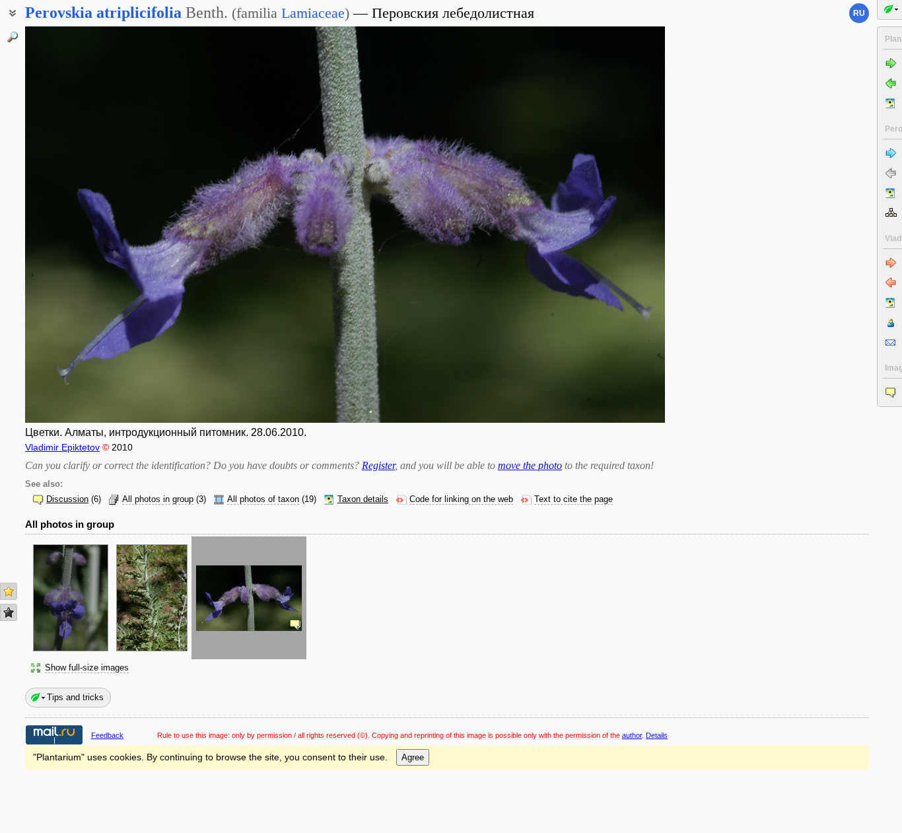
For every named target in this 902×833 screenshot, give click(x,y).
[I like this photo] (8, 591)
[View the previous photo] (92, 224)
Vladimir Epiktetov (62, 447)
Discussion (67, 499)
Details (657, 735)
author (632, 735)
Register (378, 465)
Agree (412, 757)
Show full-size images (87, 667)
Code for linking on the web (461, 499)
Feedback (107, 735)
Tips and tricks (75, 697)
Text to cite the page (573, 499)
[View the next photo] (598, 224)
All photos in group (157, 499)
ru (859, 13)
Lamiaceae (313, 13)
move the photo (530, 465)
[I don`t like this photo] (8, 612)
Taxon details (362, 499)
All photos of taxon (263, 499)
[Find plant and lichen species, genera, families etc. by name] (12, 37)
